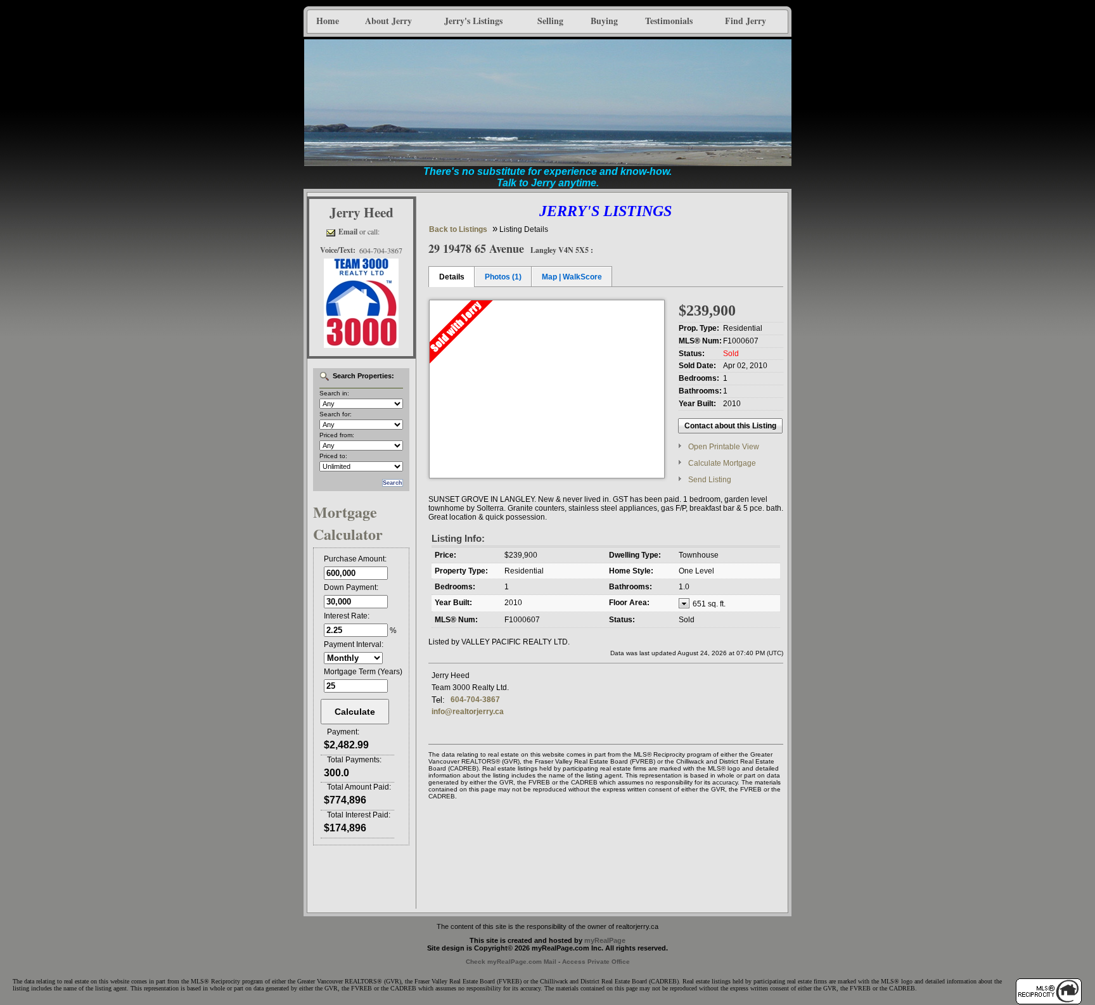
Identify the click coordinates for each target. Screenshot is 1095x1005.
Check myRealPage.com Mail (511, 961)
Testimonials (669, 20)
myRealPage (604, 940)
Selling (550, 20)
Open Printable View (723, 446)
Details (451, 276)
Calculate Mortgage (722, 463)
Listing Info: (458, 538)
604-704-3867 (475, 699)
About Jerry (388, 20)
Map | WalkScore (572, 276)
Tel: (438, 700)
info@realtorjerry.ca (468, 711)
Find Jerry (745, 20)
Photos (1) (503, 276)
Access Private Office (596, 961)
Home (327, 20)
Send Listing (709, 479)
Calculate (355, 712)
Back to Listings (458, 229)
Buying (604, 20)
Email (347, 231)
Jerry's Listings (473, 20)
